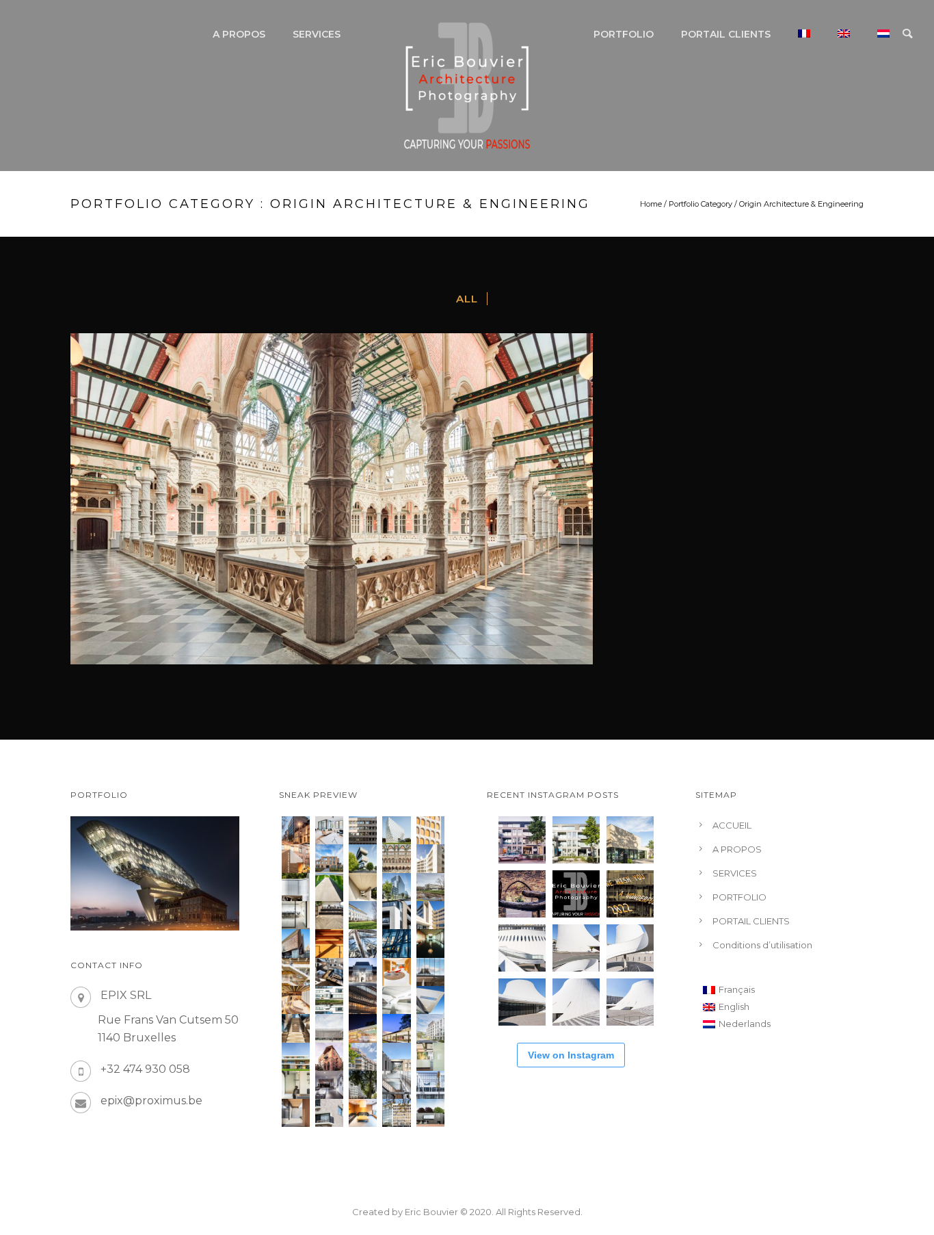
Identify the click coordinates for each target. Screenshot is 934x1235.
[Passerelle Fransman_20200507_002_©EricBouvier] (329, 887)
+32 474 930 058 (145, 1069)
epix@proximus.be (151, 1100)
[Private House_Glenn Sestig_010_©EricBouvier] (363, 887)
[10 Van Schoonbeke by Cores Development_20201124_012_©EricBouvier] (296, 830)
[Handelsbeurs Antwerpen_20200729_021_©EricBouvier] (396, 858)
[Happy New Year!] (630, 894)
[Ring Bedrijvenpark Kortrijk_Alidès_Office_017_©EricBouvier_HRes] (363, 915)
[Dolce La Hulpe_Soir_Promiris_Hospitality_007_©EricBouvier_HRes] (363, 1028)
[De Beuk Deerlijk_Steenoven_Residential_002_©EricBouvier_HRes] (296, 1113)
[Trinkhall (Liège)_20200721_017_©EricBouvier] (296, 887)
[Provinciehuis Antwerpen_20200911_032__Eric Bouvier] (396, 830)
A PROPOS (239, 34)
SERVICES (317, 34)
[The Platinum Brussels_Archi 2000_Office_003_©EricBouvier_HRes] (363, 1085)
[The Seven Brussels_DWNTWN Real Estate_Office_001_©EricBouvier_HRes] (430, 1085)
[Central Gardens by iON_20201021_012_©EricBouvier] (430, 858)
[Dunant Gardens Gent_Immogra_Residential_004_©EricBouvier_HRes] (430, 1028)
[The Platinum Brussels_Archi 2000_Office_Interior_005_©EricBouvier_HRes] (329, 1085)
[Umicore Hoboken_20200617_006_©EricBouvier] (363, 858)
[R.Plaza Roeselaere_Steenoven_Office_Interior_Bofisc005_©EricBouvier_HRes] (430, 1057)
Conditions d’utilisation (762, 944)
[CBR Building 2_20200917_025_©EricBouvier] (430, 830)
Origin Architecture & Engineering (801, 204)
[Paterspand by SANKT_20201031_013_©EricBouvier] (296, 858)
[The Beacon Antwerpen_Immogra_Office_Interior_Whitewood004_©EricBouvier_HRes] (296, 915)
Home (651, 204)
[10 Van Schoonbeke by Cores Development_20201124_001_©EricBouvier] (329, 830)
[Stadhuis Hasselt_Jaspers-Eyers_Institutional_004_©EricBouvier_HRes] (363, 972)
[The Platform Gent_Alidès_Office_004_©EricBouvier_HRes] (396, 1057)
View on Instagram (571, 1055)
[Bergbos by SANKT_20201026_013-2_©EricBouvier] (329, 858)
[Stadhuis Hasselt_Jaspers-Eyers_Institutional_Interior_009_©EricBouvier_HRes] (329, 972)
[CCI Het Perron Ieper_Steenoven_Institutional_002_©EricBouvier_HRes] (329, 1028)
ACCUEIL (731, 825)
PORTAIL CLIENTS (726, 34)
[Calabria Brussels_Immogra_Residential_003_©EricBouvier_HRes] (363, 1057)
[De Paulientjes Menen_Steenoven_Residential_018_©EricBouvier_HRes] (396, 915)
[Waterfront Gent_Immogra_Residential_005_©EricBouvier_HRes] (329, 1113)
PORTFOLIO (623, 34)
